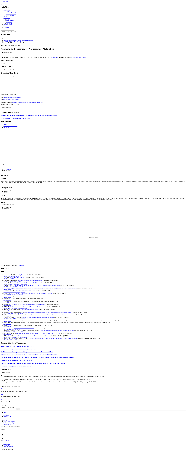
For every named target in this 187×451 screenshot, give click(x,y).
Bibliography (7, 127)
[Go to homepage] (4, 1)
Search (2, 29)
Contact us (6, 417)
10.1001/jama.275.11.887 (9, 294)
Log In (5, 16)
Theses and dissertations (12, 12)
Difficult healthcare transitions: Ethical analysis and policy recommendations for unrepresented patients (47, 312)
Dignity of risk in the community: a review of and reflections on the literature (31, 335)
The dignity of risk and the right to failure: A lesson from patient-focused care (27, 306)
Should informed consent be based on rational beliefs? (30, 280)
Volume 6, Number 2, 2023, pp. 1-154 (12, 41)
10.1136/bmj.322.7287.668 (10, 286)
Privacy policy (7, 444)
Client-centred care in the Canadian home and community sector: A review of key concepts (47, 314)
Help (5, 413)
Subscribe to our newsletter (8, 407)
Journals (8, 11)
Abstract (5, 124)
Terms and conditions (8, 446)
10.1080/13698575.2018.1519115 (11, 337)
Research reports (10, 15)
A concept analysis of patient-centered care (24, 328)
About (8, 18)
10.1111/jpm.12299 (8, 339)
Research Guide (7, 416)
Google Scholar (15, 276)
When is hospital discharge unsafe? (30, 309)
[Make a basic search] (15, 31)
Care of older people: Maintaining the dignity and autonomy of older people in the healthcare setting (37, 285)
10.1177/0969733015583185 (10, 313)
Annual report (9, 23)
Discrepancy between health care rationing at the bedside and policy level (57, 330)
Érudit (7, 19)
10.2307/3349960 (8, 276)
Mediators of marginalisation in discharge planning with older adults (38, 317)
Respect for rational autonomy (17, 277)
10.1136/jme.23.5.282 (9, 281)
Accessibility (6, 415)
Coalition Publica (10, 20)
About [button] (5, 18)
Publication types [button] (7, 10)
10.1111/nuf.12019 (8, 329)
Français (5, 26)
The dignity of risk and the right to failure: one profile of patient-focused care (28, 304)
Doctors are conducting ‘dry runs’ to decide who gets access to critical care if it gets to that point (38, 333)
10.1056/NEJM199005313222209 (11, 284)
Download (21, 265)
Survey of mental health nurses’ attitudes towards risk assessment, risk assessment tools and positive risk (54, 338)
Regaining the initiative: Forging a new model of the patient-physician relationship (33, 293)
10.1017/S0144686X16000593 (11, 318)
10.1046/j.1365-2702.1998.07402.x (12, 308)
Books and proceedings (11, 14)
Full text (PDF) (7, 126)
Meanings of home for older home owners (25, 290)
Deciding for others (21, 274)
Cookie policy (7, 445)
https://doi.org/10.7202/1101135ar (11, 99)
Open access (9, 22)
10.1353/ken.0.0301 (8, 278)
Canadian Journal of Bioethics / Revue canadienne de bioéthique (18, 40)
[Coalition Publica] (5, 440)
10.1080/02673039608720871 (11, 292)
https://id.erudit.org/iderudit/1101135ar (12, 97)
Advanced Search (8, 24)
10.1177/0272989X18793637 (10, 332)
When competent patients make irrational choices (28, 282)
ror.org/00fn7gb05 (81, 57)
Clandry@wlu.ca (55, 57)
